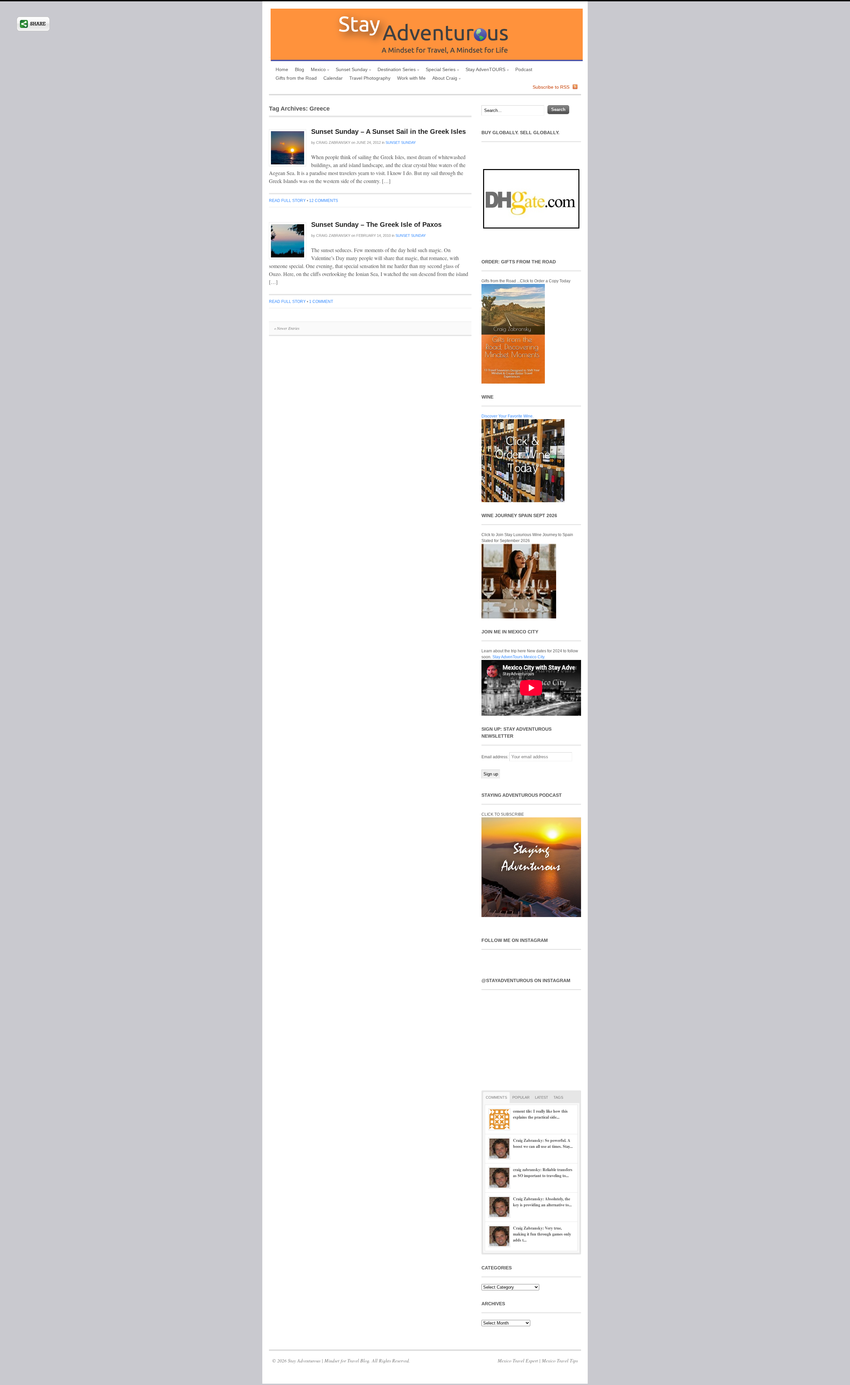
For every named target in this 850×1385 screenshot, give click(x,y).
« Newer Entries (286, 328)
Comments (496, 1097)
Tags (558, 1097)
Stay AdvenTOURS (483, 70)
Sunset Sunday (350, 70)
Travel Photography (369, 78)
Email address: (495, 757)
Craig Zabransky (333, 142)
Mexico (316, 70)
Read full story (287, 200)
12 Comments (323, 200)
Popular (521, 1097)
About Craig (443, 78)
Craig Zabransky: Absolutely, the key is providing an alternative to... (542, 1202)
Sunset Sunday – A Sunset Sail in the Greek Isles (388, 131)
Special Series (439, 70)
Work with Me (411, 78)
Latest (541, 1097)
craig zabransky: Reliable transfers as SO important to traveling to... (542, 1172)
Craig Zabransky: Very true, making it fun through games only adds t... (542, 1234)
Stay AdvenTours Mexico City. (518, 657)
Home (282, 69)
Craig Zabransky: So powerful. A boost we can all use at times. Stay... (543, 1143)
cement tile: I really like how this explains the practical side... (540, 1114)
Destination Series (395, 70)
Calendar (333, 78)
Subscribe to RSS (551, 87)
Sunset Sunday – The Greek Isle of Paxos (376, 224)
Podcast (523, 69)
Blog (299, 69)
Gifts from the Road (296, 78)
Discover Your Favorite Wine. (507, 416)
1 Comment (321, 301)
